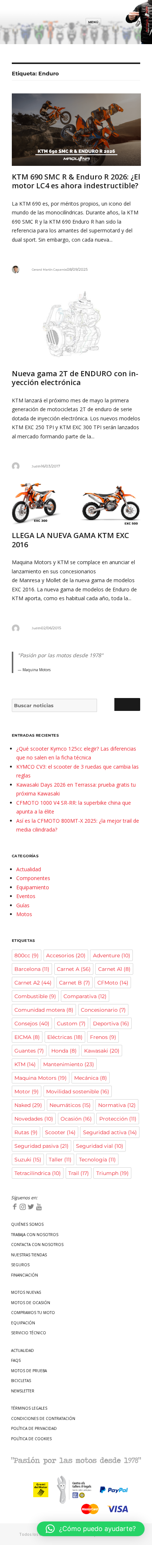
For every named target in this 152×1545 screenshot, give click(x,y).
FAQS (16, 1360)
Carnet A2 (33, 982)
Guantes (29, 1050)
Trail (78, 1173)
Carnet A (74, 969)
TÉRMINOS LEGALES (29, 1408)
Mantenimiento (68, 1064)
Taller (60, 1159)
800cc (26, 955)
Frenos (103, 1037)
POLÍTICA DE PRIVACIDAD (34, 1428)
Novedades (33, 1118)
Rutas (26, 1132)
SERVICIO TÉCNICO (28, 1332)
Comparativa (85, 996)
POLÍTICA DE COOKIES (31, 1438)
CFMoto (112, 982)
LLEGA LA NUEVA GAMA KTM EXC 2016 (70, 539)
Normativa (117, 1105)
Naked (28, 1105)
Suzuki (27, 1159)
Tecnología (97, 1159)
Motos (24, 914)
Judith (36, 466)
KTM (25, 1064)
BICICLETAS (21, 1380)
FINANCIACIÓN (24, 1275)
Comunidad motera (43, 1010)
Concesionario (103, 1010)
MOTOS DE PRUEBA (29, 1370)
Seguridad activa (110, 1132)
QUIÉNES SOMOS (27, 1224)
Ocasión (76, 1118)
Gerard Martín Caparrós (49, 269)
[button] (91, 1528)
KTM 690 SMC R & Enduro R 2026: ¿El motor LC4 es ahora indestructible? (76, 181)
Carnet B (74, 982)
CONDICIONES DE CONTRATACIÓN (43, 1418)
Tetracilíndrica (37, 1173)
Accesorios (66, 955)
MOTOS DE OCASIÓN (30, 1302)
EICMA (27, 1037)
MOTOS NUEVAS (26, 1292)
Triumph (112, 1173)
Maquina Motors (40, 1078)
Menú (93, 22)
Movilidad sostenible (77, 1091)
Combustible (35, 996)
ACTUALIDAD (22, 1350)
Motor (26, 1091)
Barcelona (31, 969)
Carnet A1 (114, 969)
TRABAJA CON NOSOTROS (34, 1234)
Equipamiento (32, 887)
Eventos (25, 896)
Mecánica (90, 1078)
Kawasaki (102, 1050)
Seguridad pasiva (41, 1146)
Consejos (31, 1023)
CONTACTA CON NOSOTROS (37, 1244)
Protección (118, 1118)
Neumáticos (70, 1105)
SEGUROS (20, 1264)
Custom (71, 1023)
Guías (23, 905)
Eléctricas (65, 1037)
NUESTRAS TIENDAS (29, 1254)
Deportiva (111, 1023)
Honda (64, 1050)
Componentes (33, 878)
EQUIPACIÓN (23, 1322)
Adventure (111, 955)
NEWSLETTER (22, 1390)
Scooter (60, 1132)
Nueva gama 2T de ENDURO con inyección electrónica (75, 378)
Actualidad (28, 869)
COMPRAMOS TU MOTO (33, 1312)
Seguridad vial (99, 1146)
